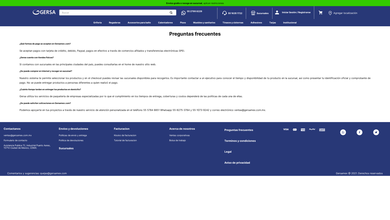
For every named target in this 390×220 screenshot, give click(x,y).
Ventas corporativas (179, 135)
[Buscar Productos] (172, 12)
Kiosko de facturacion (125, 135)
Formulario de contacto (15, 140)
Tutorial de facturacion (125, 140)
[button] (343, 12)
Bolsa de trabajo (177, 140)
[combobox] (117, 12)
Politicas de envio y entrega (73, 135)
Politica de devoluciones (71, 140)
